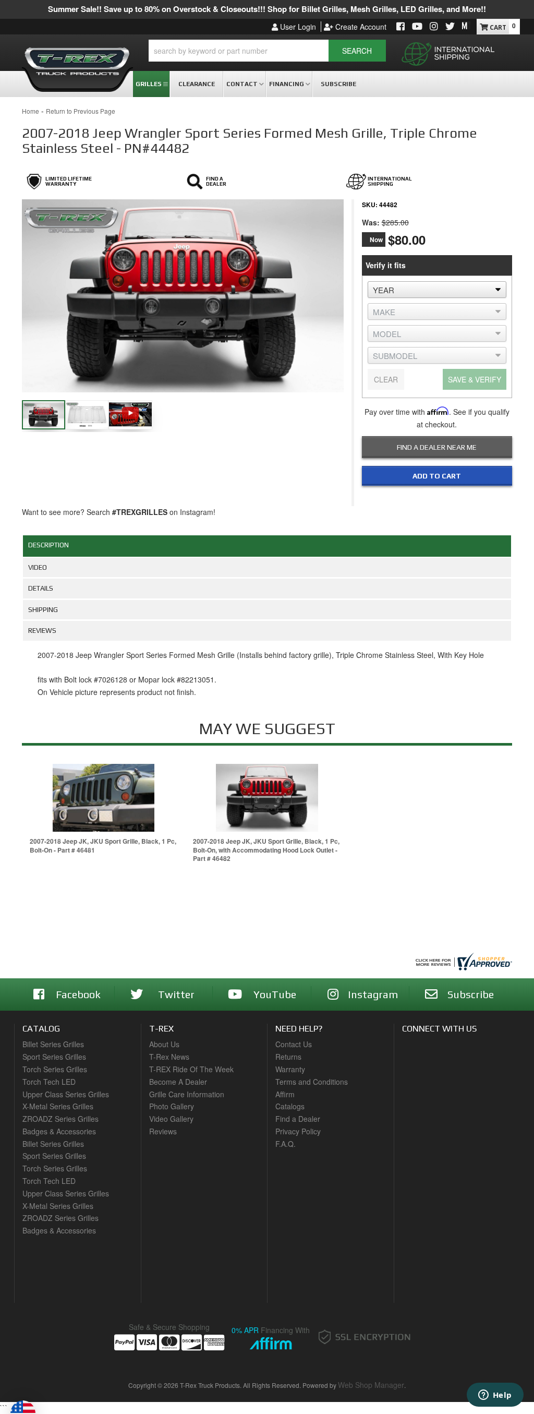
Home (30, 110)
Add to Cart (436, 476)
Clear (386, 379)
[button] (267, 51)
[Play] (130, 413)
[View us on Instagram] (434, 27)
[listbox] (437, 289)
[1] (430, 497)
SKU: (370, 204)
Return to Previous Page (80, 110)
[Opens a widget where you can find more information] (495, 1396)
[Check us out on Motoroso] (466, 25)
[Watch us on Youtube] (417, 27)
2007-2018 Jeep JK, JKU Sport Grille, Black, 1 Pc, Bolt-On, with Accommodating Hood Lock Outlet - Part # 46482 (266, 850)
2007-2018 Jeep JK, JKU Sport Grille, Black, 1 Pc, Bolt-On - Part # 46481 (103, 846)
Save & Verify (474, 379)
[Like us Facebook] (400, 27)
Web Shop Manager (371, 1385)
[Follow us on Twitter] (450, 27)
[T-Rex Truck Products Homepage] (77, 57)
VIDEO (37, 567)
